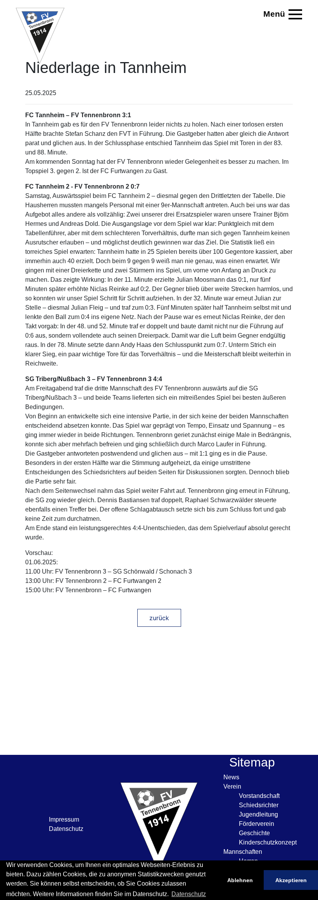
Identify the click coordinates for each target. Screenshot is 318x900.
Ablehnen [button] (240, 880)
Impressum (64, 819)
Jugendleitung (258, 814)
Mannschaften (242, 851)
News (231, 777)
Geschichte (254, 833)
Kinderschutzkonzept (268, 842)
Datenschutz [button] (188, 894)
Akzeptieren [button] (291, 880)
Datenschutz (66, 828)
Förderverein (256, 823)
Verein (232, 786)
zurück (159, 618)
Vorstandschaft (259, 795)
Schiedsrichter (258, 805)
